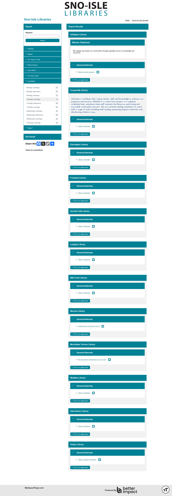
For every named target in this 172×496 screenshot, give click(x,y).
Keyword (29, 33)
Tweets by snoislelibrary (34, 150)
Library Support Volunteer (87, 460)
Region (30, 54)
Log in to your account (140, 20)
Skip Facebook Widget (33, 154)
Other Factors (32, 65)
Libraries (30, 49)
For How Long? (33, 76)
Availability (31, 81)
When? (30, 128)
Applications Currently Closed (88, 326)
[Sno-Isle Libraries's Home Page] (86, 9)
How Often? (31, 70)
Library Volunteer (84, 126)
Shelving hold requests (86, 72)
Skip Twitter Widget (32, 148)
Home (127, 20)
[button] (42, 40)
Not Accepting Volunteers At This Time (92, 359)
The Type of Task (33, 60)
